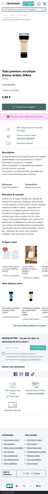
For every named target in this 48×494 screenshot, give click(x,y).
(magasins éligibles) (36, 393)
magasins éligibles (25, 138)
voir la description (9, 84)
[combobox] (24, 10)
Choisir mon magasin (11, 90)
